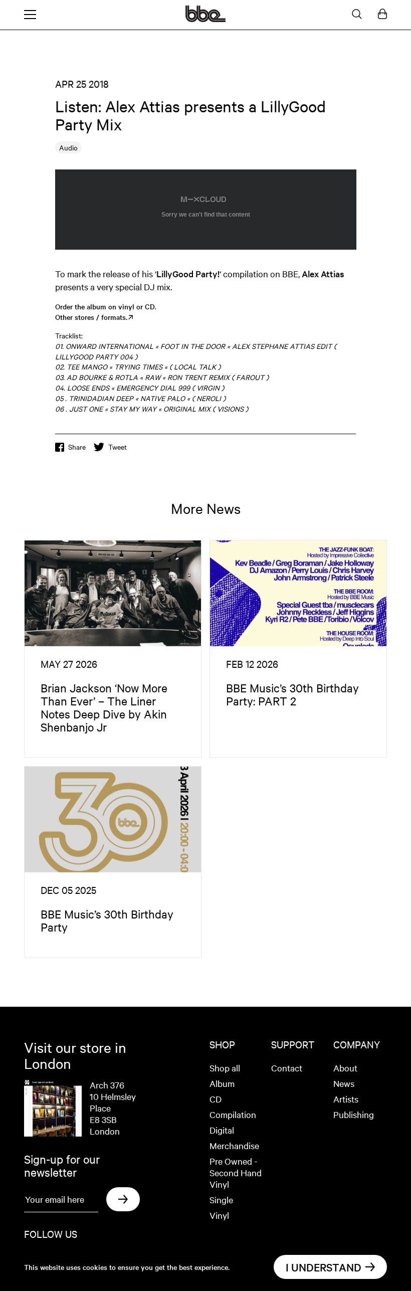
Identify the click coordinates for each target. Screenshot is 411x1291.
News (343, 1083)
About (345, 1067)
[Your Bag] (382, 15)
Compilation (233, 1114)
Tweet (117, 446)
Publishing (353, 1114)
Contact (286, 1067)
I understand (323, 1267)
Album (222, 1083)
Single (221, 1199)
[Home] (205, 19)
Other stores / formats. (91, 317)
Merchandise (234, 1145)
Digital (222, 1130)
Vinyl (219, 1215)
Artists (345, 1098)
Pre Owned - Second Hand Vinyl (236, 1172)
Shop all (225, 1067)
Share (77, 446)
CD (216, 1098)
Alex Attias (323, 273)
